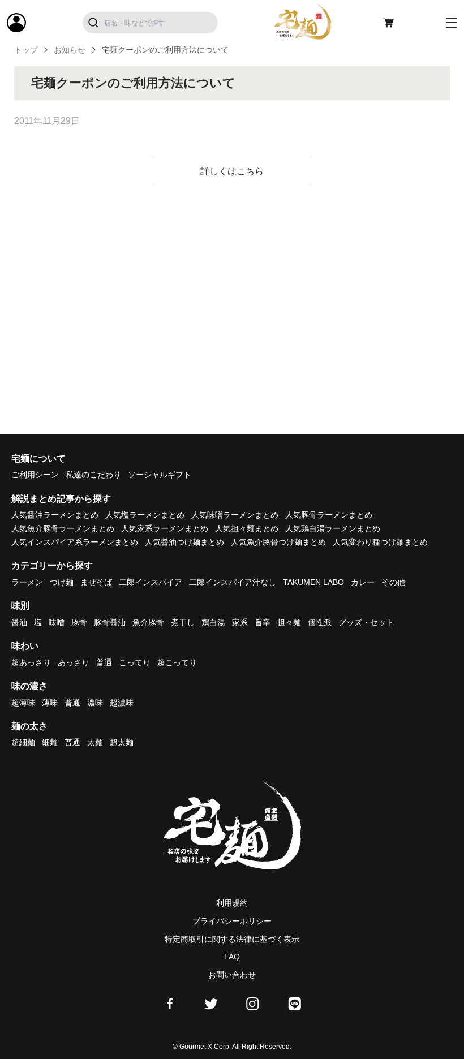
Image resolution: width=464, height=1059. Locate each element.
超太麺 (122, 742)
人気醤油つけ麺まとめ (184, 541)
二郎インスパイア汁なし (232, 582)
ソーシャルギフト (159, 474)
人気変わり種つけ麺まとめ (380, 541)
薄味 (50, 702)
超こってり (177, 662)
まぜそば (96, 582)
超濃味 (122, 702)
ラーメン (27, 582)
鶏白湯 (213, 622)
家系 (240, 622)
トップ (26, 49)
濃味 (95, 702)
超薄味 (23, 702)
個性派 (320, 622)
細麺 (50, 742)
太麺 (95, 742)
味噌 (57, 622)
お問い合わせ (232, 974)
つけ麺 (62, 582)
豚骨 (79, 622)
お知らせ (69, 49)
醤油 (19, 622)
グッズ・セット (366, 622)
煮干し (183, 622)
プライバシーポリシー (232, 920)
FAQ (232, 956)
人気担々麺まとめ (246, 528)
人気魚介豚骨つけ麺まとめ (278, 541)
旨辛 (262, 622)
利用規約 (232, 902)
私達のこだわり (93, 474)
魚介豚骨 (148, 622)
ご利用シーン (35, 474)
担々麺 (289, 622)
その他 (393, 582)
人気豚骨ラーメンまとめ (328, 514)
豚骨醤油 (110, 622)
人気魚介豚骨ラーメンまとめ (62, 528)
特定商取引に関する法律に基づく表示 (232, 939)
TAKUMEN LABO (313, 582)
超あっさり (31, 662)
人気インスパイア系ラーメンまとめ (74, 541)
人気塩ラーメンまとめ (144, 514)
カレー (363, 582)
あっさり (73, 662)
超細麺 (23, 742)
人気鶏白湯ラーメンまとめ (332, 528)
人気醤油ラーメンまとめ (54, 514)
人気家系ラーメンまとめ (164, 528)
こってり (135, 662)
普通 (104, 662)
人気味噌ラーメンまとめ (234, 514)
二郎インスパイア (150, 582)
